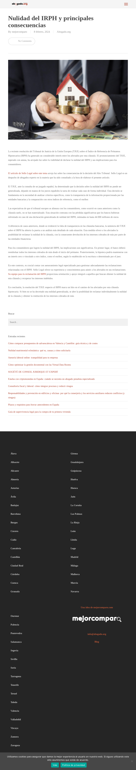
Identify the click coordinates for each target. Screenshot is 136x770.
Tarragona (16, 676)
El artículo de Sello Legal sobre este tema (27, 173)
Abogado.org (64, 31)
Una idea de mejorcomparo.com (97, 607)
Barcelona (16, 514)
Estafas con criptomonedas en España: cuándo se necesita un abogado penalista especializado (51, 379)
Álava (13, 453)
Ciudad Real (17, 565)
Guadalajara (77, 462)
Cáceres (14, 531)
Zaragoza (15, 745)
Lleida (74, 540)
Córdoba (15, 574)
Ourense (15, 616)
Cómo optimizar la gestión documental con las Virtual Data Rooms (39, 365)
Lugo (73, 548)
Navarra (75, 591)
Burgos (14, 522)
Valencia (15, 711)
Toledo (14, 702)
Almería (15, 479)
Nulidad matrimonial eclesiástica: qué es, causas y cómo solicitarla (39, 350)
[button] (126, 4)
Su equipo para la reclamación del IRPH (27, 274)
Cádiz (13, 540)
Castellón (15, 557)
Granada (15, 591)
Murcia (74, 583)
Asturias (15, 488)
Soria (13, 668)
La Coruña (76, 505)
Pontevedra (16, 633)
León (73, 531)
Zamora (15, 737)
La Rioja (75, 522)
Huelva (74, 479)
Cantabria (16, 548)
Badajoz (15, 505)
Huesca (74, 488)
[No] (132, 761)
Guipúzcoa (76, 471)
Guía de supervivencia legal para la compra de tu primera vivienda (39, 412)
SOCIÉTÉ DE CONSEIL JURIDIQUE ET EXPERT (33, 372)
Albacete (15, 462)
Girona (74, 453)
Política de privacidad (73, 765)
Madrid (74, 557)
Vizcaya (14, 728)
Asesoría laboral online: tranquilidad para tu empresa (33, 357)
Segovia (14, 650)
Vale (55, 765)
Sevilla (14, 659)
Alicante (15, 471)
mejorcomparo (19, 31)
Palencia (15, 624)
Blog (97, 642)
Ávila (13, 496)
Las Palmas (76, 514)
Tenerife (15, 685)
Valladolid (16, 719)
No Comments (24, 41)
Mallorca (75, 574)
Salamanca (16, 642)
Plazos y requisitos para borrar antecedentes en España (33, 404)
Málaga (74, 565)
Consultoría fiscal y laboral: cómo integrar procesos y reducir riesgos (40, 386)
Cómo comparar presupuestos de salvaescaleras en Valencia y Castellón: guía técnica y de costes (53, 343)
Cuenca (14, 583)
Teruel (14, 693)
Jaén (73, 496)
